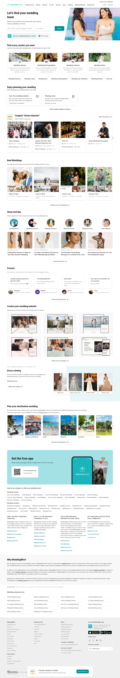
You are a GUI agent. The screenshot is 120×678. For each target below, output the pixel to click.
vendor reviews (19, 526)
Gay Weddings (11, 663)
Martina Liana (105, 393)
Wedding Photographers (14, 506)
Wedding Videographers (59, 79)
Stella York (60, 393)
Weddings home (11, 624)
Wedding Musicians (78, 508)
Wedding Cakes (29, 79)
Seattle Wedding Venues (95, 608)
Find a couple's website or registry (60, 109)
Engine (36, 638)
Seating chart (37, 636)
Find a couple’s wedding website (69, 644)
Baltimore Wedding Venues (41, 597)
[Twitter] (93, 640)
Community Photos (93, 534)
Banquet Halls (81, 497)
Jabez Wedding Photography (98, 141)
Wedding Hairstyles (66, 550)
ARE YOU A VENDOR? (107, 2)
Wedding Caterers (65, 506)
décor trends (68, 535)
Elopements (90, 5)
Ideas (64, 5)
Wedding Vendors (13, 503)
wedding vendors (15, 524)
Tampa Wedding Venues (14, 611)
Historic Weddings (70, 497)
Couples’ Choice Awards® (13, 661)
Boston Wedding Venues (68, 597)
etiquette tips (72, 526)
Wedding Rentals (97, 79)
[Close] (90, 668)
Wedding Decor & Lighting (93, 508)
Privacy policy (10, 643)
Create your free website (16, 103)
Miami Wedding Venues (40, 604)
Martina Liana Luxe (75, 393)
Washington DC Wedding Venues (43, 611)
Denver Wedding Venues (41, 600)
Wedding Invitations (12, 511)
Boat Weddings (42, 497)
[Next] (112, 138)
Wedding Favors (47, 511)
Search (59, 28)
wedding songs (70, 528)
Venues (38, 5)
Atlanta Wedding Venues (14, 597)
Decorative (67, 279)
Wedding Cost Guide (40, 546)
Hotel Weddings (26, 495)
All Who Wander (90, 393)
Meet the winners (104, 117)
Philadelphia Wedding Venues (15, 608)
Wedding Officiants (105, 506)
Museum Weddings (30, 497)
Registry (70, 5)
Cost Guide (37, 641)
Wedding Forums (92, 531)
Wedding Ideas (65, 541)
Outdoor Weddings (26, 500)
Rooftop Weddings (80, 495)
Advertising (10, 638)
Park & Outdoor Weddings (55, 497)
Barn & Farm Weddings (13, 495)
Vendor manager (38, 634)
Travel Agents (24, 511)
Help (35, 643)
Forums (51, 5)
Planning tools (29, 5)
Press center (10, 636)
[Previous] (7, 138)
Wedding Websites (39, 533)
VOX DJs (65, 141)
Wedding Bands (33, 508)
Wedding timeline (65, 631)
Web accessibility (11, 650)
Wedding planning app (67, 624)
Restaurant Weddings (66, 495)
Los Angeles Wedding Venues (15, 604)
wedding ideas (78, 524)
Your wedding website (40, 624)
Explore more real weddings (59, 205)
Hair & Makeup (106, 228)
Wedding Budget (39, 539)
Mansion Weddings (92, 495)
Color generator (65, 634)
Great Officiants (14, 141)
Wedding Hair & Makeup (79, 79)
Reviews (9, 658)
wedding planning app (40, 529)
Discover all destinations (59, 442)
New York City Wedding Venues (70, 604)
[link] (20, 183)
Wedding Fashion (87, 228)
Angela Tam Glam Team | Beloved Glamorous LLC (43, 142)
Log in (104, 5)
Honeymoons (64, 638)
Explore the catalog (14, 386)
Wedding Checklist (39, 536)
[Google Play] (106, 633)
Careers (9, 634)
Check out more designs (59, 361)
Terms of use (10, 641)
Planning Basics (14, 228)
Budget (36, 631)
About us (9, 627)
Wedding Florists (77, 506)
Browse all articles (59, 261)
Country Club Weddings (51, 495)
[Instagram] (100, 640)
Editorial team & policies (13, 629)
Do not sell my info (12, 646)
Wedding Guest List (40, 543)
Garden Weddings (104, 497)
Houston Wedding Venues (68, 600)
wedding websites (20, 572)
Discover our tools (50, 103)
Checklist (36, 627)
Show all (109, 79)
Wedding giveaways (66, 629)
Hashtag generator (66, 627)
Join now (110, 5)
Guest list (36, 629)
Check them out (82, 671)
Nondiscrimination (11, 631)
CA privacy (10, 648)
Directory (9, 656)
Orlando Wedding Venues (95, 604)
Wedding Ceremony (32, 228)
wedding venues (23, 580)
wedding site (24, 528)
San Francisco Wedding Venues (69, 608)
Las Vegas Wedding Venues (96, 600)
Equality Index (43, 412)
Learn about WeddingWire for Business (71, 650)
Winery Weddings (38, 495)
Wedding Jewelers (35, 511)
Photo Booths (22, 508)
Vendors (44, 5)
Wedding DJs (43, 79)
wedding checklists (99, 570)
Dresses (58, 5)
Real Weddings (65, 544)
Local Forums (91, 537)
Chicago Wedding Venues (95, 597)
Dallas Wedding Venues (13, 600)
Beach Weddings (92, 497)
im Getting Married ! (43, 279)
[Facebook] (89, 640)
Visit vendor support (66, 653)
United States (96, 648)
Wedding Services (69, 228)
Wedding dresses (12, 381)
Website (80, 5)
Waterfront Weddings (13, 500)
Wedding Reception (51, 228)
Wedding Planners (14, 79)
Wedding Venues (13, 492)
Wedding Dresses (44, 508)
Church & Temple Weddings (15, 497)
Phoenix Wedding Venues (41, 608)
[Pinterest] (96, 640)
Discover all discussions (59, 299)
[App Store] (94, 633)
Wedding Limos (67, 508)
